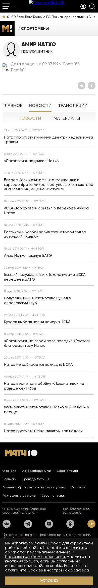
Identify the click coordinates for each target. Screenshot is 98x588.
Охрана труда (67, 471)
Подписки (9, 479)
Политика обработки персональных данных (34, 487)
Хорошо (49, 580)
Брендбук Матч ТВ (35, 479)
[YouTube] (49, 524)
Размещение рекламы (19, 495)
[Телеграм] (28, 524)
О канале (9, 471)
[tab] (12, 106)
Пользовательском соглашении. (35, 556)
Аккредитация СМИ (36, 471)
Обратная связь (53, 495)
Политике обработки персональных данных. (46, 549)
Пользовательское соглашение (76, 510)
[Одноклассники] (91, 85)
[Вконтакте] (81, 85)
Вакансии (78, 487)
